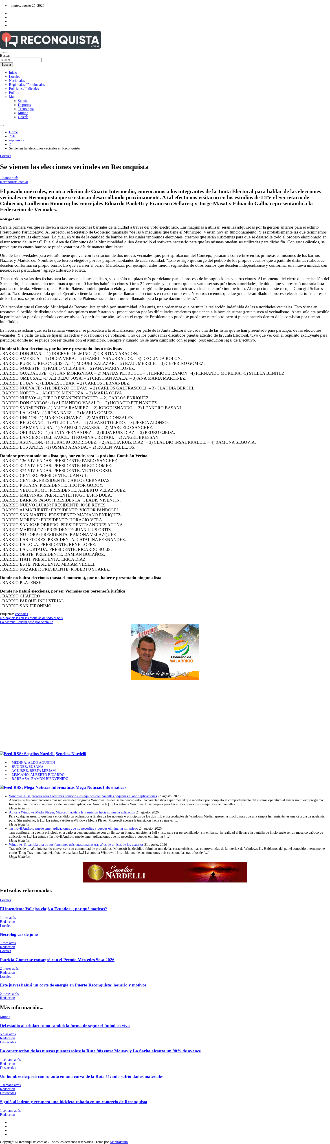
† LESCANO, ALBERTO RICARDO (37, 774)
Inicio (13, 72)
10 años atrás (9, 178)
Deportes (24, 105)
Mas (12, 97)
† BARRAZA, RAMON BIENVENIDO (38, 779)
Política (14, 93)
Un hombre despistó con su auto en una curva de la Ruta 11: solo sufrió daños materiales (81, 1076)
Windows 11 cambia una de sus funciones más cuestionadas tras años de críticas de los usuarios (76, 844)
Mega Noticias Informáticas (101, 787)
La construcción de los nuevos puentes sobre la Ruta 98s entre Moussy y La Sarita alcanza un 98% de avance (100, 1051)
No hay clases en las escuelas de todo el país (31, 618)
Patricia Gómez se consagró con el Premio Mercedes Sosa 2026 (57, 959)
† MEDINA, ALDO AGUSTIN (32, 762)
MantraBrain (119, 1142)
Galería (23, 117)
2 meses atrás (9, 968)
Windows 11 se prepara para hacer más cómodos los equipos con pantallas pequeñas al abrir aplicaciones (83, 796)
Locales (14, 76)
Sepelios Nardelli (71, 753)
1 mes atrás (8, 917)
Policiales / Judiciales (24, 89)
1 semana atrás (10, 1060)
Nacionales (17, 80)
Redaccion (7, 921)
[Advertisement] (165, 716)
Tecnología (26, 109)
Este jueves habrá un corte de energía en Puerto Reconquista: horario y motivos (73, 985)
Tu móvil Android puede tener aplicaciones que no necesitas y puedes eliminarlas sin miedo (73, 828)
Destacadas (8, 1042)
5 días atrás (8, 1034)
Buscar (5, 55)
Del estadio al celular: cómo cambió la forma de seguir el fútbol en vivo (65, 1025)
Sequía (23, 101)
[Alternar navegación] (2, 52)
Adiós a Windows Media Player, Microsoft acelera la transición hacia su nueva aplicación (72, 812)
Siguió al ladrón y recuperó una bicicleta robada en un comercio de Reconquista (73, 1101)
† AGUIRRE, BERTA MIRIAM (32, 770)
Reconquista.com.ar (14, 182)
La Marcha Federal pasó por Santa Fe (26, 622)
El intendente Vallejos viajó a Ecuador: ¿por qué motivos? (53, 908)
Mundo (23, 113)
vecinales (21, 614)
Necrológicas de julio (19, 934)
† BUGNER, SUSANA (26, 766)
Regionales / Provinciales (27, 85)
